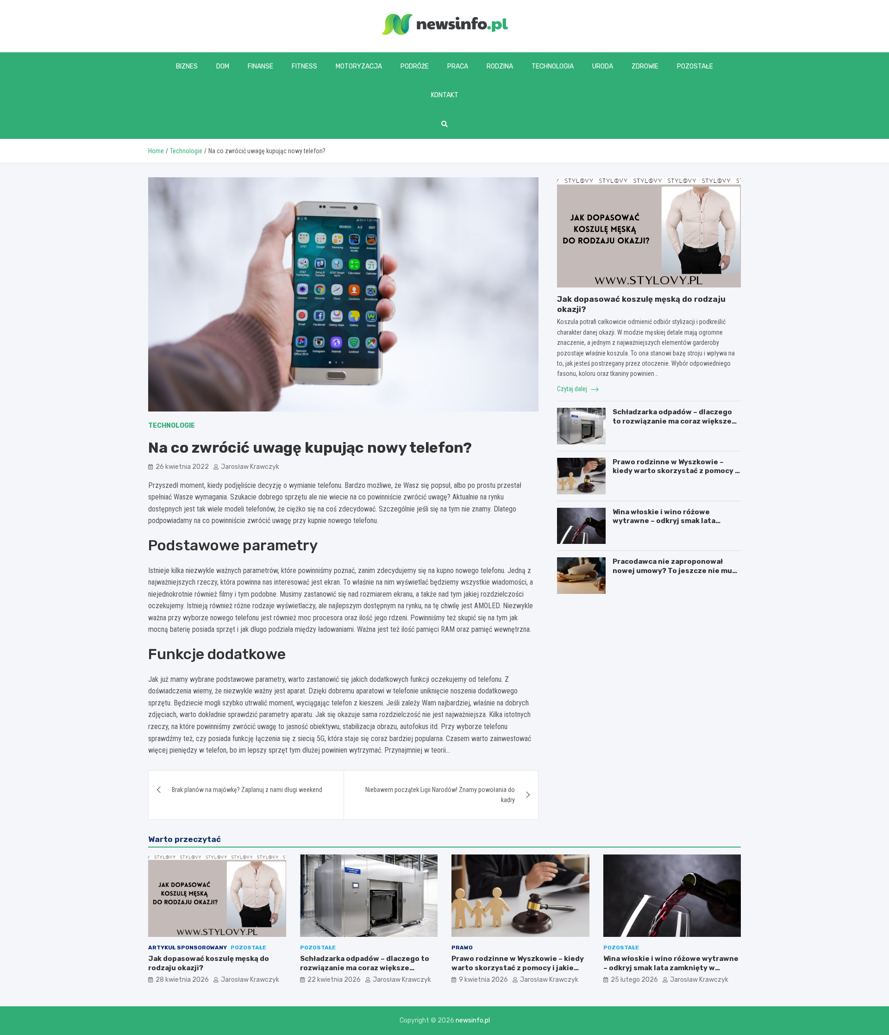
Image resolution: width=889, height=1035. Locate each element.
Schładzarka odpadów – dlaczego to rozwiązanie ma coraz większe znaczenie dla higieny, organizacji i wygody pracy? (676, 425)
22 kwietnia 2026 (334, 980)
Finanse (260, 66)
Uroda (602, 66)
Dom (222, 66)
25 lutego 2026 (634, 980)
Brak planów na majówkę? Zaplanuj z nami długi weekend (247, 789)
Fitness (304, 66)
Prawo (462, 947)
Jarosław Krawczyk (250, 467)
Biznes (187, 66)
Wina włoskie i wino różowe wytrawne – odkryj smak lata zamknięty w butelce (664, 521)
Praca (457, 66)
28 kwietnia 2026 (182, 980)
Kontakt (444, 95)
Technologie (171, 426)
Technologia (553, 66)
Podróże (415, 66)
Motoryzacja (359, 66)
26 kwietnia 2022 (182, 467)
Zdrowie (645, 66)
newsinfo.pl (473, 1020)
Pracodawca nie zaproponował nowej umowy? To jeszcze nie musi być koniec (676, 570)
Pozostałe (695, 66)
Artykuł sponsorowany (187, 947)
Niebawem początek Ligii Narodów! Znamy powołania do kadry (440, 795)
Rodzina (500, 66)
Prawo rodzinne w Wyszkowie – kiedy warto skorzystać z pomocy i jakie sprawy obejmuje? (675, 471)
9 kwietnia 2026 (483, 980)
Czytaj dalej (572, 389)
